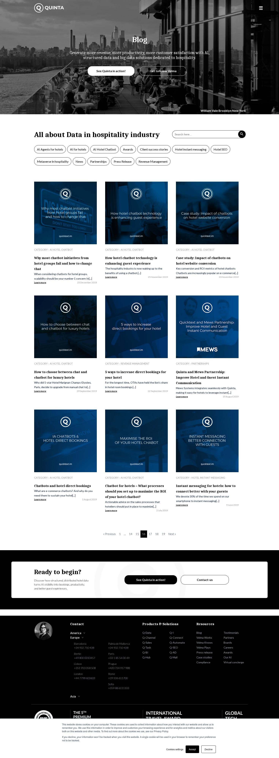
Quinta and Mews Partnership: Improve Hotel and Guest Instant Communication (202, 377)
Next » (172, 534)
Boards (228, 642)
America (75, 633)
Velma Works (204, 637)
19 (163, 534)
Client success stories (154, 149)
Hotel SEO (220, 149)
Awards (128, 149)
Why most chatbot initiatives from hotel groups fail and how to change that (63, 263)
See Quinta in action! (111, 71)
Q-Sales (147, 642)
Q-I (171, 632)
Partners (229, 637)
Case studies (204, 657)
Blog (199, 632)
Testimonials (231, 632)
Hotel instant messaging (190, 149)
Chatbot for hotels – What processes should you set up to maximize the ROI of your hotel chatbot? (135, 491)
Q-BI (145, 652)
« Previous (109, 534)
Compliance (203, 662)
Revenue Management (153, 161)
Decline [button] (209, 749)
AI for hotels (78, 149)
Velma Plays (203, 647)
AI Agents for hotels (50, 149)
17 (150, 534)
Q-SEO (173, 647)
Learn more (40, 282)
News (79, 161)
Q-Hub (146, 657)
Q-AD (173, 652)
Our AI (228, 657)
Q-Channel (148, 637)
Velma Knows (204, 642)
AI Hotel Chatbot (104, 149)
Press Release (123, 161)
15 (137, 534)
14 (130, 534)
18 (156, 534)
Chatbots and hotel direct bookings (62, 486)
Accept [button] (192, 749)
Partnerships (98, 161)
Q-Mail (173, 657)
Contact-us (205, 580)
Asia (73, 696)
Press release (204, 652)
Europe (75, 637)
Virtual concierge (234, 662)
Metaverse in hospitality (53, 161)
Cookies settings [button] (174, 749)
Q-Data (146, 632)
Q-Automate (177, 642)
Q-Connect (176, 637)
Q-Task (146, 647)
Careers (228, 647)
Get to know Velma (163, 71)
